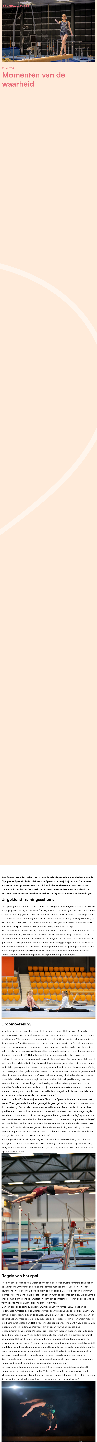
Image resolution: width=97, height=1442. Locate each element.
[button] (92, 6)
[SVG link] (16, 6)
